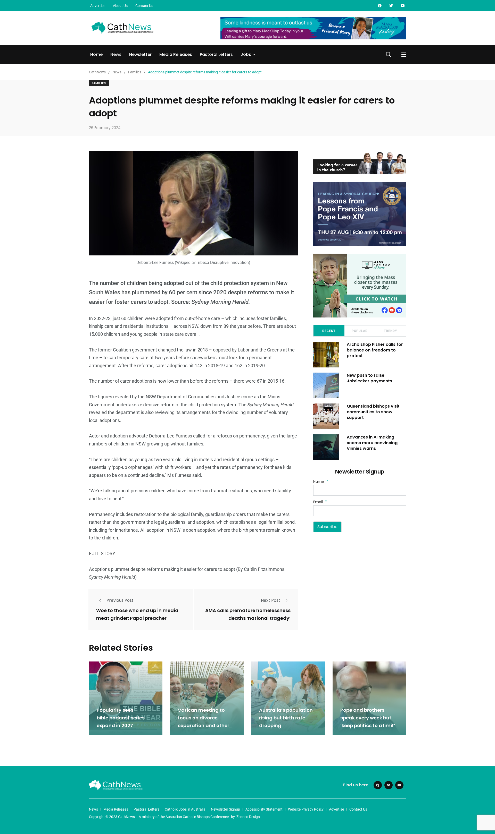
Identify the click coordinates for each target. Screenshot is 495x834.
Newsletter (140, 54)
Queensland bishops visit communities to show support (373, 412)
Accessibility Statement (264, 809)
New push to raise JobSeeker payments (369, 378)
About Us (120, 6)
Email (320, 501)
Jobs (246, 54)
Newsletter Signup (225, 809)
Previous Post (120, 600)
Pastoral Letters (216, 54)
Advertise (97, 6)
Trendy (390, 331)
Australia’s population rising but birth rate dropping (286, 718)
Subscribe (327, 527)
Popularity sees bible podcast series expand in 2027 (121, 718)
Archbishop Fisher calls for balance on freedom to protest (375, 350)
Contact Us (144, 6)
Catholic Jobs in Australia (185, 809)
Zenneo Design (248, 817)
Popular (360, 331)
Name (320, 481)
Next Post (270, 600)
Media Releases (175, 54)
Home (96, 54)
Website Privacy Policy (306, 809)
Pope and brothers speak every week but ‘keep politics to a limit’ (367, 718)
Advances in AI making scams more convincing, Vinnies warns (373, 443)
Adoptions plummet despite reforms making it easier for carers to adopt (162, 569)
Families (99, 83)
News (115, 54)
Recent (328, 331)
